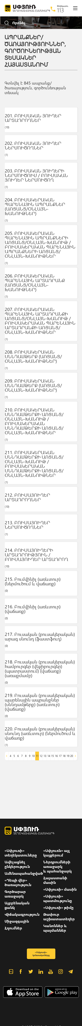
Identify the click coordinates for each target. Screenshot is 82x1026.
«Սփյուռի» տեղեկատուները (21, 852)
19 (68, 756)
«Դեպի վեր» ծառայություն (18, 882)
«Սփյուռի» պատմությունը (57, 898)
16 (56, 756)
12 (41, 756)
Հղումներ (13, 928)
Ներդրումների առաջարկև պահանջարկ (57, 866)
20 (71, 756)
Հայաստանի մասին (55, 880)
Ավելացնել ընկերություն (17, 864)
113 (60, 10)
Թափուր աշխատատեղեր (59, 916)
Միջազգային (17, 921)
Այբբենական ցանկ (17, 905)
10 (33, 756)
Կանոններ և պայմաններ (55, 928)
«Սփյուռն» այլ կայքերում (56, 852)
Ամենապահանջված (24, 873)
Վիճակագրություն (22, 914)
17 (60, 756)
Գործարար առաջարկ (15, 893)
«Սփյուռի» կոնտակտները (41, 954)
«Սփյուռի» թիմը (58, 907)
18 (64, 756)
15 (52, 756)
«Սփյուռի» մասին (60, 889)
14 (48, 756)
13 (45, 756)
